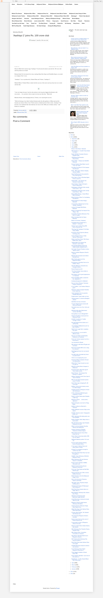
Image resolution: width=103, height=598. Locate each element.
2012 (72, 571)
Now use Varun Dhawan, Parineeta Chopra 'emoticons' (79, 284)
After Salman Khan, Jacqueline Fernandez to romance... (78, 533)
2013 (72, 137)
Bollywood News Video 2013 (61, 16)
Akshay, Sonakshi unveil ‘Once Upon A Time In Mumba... (80, 377)
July (73, 142)
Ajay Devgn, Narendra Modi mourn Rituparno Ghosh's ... (79, 536)
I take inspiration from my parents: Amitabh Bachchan (79, 293)
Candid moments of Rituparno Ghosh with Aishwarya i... (80, 390)
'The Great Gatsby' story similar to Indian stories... (79, 271)
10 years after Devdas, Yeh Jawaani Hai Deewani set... (80, 513)
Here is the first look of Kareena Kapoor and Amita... (79, 480)
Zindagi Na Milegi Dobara (54, 25)
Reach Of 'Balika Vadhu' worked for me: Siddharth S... (79, 278)
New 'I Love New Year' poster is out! (79, 104)
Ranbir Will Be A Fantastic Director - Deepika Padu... (79, 154)
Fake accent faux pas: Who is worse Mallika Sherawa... (80, 473)
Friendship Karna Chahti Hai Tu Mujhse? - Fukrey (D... (78, 223)
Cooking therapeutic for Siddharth (79, 281)
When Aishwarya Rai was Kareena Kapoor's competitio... (79, 460)
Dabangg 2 (74, 16)
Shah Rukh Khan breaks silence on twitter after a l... (79, 490)
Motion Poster (66, 18)
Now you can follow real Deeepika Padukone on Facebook (79, 336)
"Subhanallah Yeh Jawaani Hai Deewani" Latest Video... (78, 243)
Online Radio (69, 4)
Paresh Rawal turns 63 (76, 269)
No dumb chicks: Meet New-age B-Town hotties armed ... (79, 370)
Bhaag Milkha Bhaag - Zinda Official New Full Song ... (80, 194)
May (73, 147)
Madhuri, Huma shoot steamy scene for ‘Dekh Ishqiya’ (80, 387)
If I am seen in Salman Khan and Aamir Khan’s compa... (79, 446)
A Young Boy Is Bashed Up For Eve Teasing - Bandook (79, 204)
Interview (26, 18)
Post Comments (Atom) (25, 159)
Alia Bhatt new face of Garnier (78, 301)
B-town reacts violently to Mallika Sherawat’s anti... (79, 463)
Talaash (80, 21)
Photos (48, 21)
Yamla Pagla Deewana (28, 25)
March (73, 564)
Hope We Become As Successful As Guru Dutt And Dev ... (79, 174)
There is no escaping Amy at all (78, 357)
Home (13, 4)
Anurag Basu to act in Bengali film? (79, 313)
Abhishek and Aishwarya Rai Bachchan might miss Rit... (78, 496)
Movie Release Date (17, 21)
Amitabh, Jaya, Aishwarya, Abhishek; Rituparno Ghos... (80, 456)
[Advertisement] (38, 52)
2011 (72, 573)
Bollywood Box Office (29, 13)
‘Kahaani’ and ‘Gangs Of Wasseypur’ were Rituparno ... (80, 486)
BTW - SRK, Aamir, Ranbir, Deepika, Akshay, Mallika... (80, 171)
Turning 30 (52, 23)
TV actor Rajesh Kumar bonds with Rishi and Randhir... (79, 304)
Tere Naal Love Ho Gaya (18, 23)
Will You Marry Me (16, 25)
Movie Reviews (28, 21)
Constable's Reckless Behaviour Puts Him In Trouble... (80, 214)
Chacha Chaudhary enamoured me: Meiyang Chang (80, 316)
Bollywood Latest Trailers (18, 16)
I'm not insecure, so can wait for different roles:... (79, 333)
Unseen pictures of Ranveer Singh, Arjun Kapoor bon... (79, 506)
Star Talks (73, 21)
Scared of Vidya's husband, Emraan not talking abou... (80, 360)
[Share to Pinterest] (36, 110)
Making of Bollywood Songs (53, 18)
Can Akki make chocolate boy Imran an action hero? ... (80, 355)
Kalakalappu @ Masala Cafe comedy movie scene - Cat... (80, 188)
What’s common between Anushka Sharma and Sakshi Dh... (79, 427)
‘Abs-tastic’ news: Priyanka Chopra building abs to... (79, 483)
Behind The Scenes (17, 13)
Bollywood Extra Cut (43, 13)
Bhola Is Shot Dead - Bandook (78, 148)
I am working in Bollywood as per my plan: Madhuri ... (80, 326)
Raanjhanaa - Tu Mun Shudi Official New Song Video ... (79, 559)
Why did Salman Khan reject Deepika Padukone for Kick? (80, 423)
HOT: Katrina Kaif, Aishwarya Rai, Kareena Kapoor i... (79, 539)
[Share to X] (33, 110)
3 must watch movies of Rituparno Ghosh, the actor (79, 523)
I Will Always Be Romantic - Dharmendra (77, 158)
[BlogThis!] (31, 110)
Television (87, 21)
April (73, 562)
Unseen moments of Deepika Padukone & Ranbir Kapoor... (78, 430)
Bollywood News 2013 (46, 16)
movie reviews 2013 (39, 21)
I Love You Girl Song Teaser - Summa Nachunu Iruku (83, 85)
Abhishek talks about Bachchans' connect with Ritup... (79, 311)
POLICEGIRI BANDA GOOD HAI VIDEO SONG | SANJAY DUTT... (79, 246)
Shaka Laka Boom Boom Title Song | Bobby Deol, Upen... (80, 240)
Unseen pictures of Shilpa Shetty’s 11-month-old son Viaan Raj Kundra (80, 39)
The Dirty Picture (43, 23)
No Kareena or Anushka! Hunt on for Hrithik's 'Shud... (80, 263)
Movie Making (75, 18)
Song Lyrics (55, 21)
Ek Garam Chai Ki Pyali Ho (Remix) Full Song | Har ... (79, 233)
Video (83, 23)
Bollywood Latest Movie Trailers (58, 13)
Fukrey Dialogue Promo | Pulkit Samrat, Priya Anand (78, 236)
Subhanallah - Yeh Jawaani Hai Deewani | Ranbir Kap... (78, 181)
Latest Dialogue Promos (37, 18)
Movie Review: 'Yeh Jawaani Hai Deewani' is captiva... (79, 373)
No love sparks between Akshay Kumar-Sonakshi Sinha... (79, 443)
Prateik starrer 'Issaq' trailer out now (80, 296)
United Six (60, 23)
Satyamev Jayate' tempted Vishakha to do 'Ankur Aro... (80, 290)
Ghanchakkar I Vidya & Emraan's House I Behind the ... (79, 184)
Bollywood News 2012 (33, 16)
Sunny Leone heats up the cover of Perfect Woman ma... (79, 520)
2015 (72, 134)
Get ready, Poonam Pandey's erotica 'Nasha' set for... (80, 249)
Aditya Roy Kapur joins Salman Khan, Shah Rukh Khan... (80, 509)
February (74, 566)
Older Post (61, 156)
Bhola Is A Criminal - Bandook (78, 220)
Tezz (27, 23)
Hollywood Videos (41, 4)
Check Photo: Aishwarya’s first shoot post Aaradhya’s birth (79, 76)
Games (76, 4)
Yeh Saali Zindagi (41, 25)
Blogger (58, 588)
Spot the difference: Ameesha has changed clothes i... (79, 266)
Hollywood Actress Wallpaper (55, 4)
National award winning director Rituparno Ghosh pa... (78, 466)
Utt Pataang (68, 23)
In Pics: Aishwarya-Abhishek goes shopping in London (79, 393)
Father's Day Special (84, 16)
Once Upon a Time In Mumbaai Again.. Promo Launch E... (80, 178)
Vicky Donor (76, 23)
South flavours (64, 21)
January (74, 569)
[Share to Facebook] (34, 110)
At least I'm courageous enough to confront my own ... (79, 450)
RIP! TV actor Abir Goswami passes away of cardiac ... (79, 380)
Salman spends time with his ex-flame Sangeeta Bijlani (82, 113)
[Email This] (30, 110)
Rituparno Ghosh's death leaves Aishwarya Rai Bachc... (79, 503)
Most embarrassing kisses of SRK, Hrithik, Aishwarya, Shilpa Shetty (79, 58)
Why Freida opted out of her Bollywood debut (78, 260)
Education (19, 4)
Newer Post (16, 156)
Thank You (33, 23)
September (74, 138)
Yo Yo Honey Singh (29, 4)
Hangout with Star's (17, 18)
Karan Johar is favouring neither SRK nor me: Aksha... (80, 436)
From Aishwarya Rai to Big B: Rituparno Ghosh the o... (78, 549)
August (73, 140)
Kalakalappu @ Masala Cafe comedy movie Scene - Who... (80, 191)
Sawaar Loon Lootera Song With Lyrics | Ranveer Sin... (79, 226)
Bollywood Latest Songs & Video (77, 13)
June (73, 145)
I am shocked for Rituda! (77, 342)
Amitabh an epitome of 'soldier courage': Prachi (78, 319)
